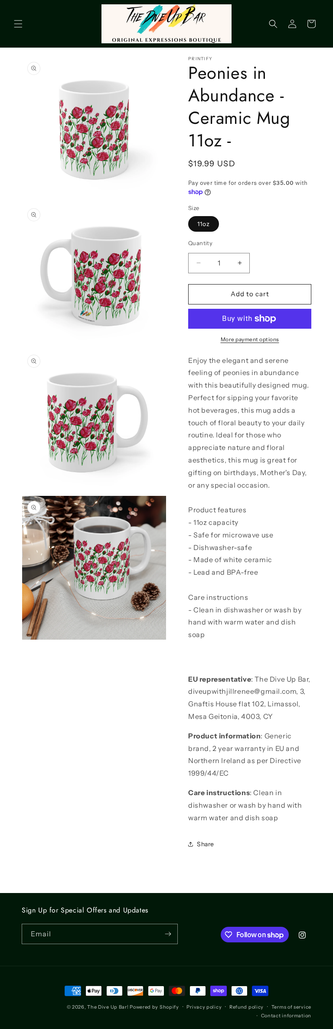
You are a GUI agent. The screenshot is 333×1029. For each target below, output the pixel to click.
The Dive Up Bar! (107, 1007)
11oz (203, 224)
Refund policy (246, 1007)
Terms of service (291, 1007)
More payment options (250, 339)
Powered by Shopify (154, 1007)
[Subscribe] (167, 934)
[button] (18, 23)
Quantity (200, 242)
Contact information (286, 1016)
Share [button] (205, 844)
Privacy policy (204, 1007)
